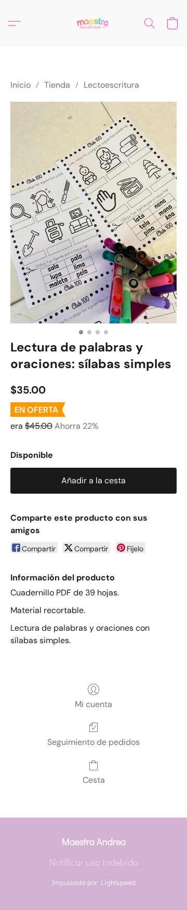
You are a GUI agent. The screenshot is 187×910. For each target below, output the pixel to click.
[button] (93, 23)
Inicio (20, 84)
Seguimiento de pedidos (93, 742)
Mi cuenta (93, 704)
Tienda (57, 84)
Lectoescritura (111, 84)
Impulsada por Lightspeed (94, 882)
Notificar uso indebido (93, 862)
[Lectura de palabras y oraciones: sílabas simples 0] (93, 212)
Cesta (94, 780)
